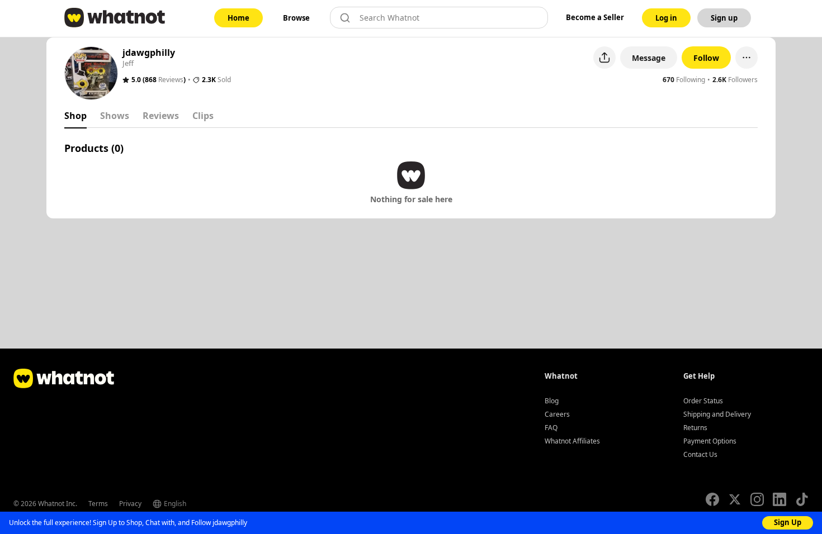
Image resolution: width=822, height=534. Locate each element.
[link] (238, 17)
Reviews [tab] (161, 115)
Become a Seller (595, 17)
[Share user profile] (604, 57)
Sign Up (787, 522)
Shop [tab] (75, 115)
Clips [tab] (203, 115)
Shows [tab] (114, 115)
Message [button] (648, 58)
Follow (706, 58)
